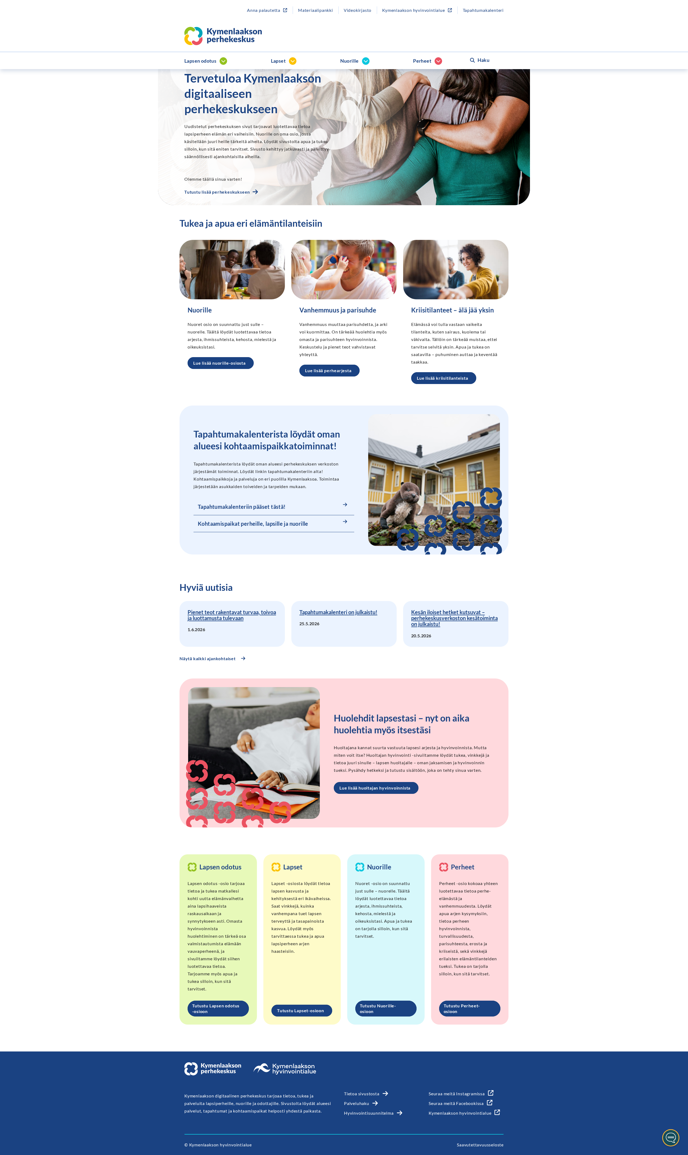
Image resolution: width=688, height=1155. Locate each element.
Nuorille (349, 61)
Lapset (278, 61)
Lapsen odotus (200, 61)
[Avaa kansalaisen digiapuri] (670, 1137)
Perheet (422, 61)
